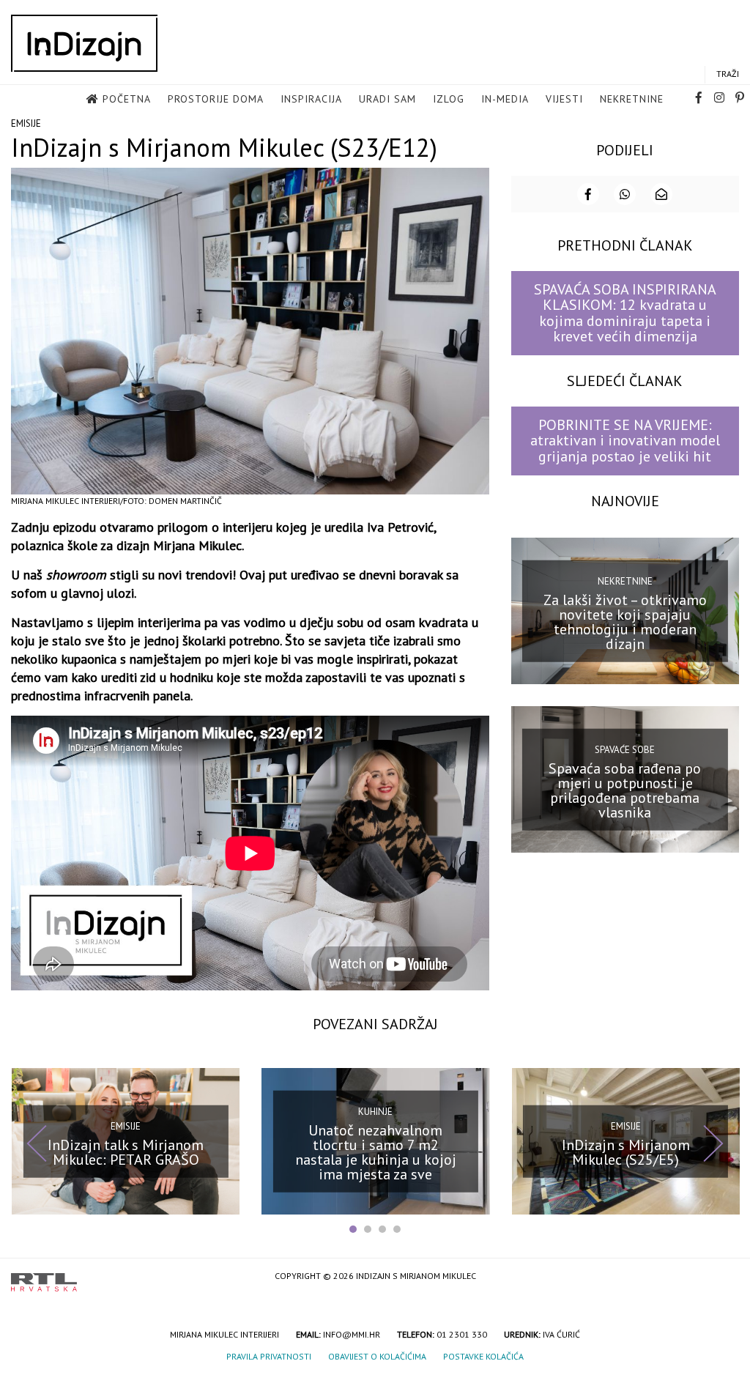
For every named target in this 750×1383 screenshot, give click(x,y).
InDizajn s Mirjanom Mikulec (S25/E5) (626, 1151)
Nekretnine (632, 98)
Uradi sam (387, 98)
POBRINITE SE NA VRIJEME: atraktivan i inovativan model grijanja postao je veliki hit (625, 440)
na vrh (724, 1277)
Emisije (26, 123)
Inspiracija (311, 98)
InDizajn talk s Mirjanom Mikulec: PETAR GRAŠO (126, 1151)
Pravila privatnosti (268, 1356)
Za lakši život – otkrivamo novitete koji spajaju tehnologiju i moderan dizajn (625, 621)
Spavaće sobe (625, 750)
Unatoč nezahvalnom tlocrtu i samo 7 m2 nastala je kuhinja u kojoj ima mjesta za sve (375, 1151)
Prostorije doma (216, 98)
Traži (727, 73)
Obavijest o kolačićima (377, 1356)
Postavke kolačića (483, 1356)
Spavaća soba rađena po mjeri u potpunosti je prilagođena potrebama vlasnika (625, 789)
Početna (127, 98)
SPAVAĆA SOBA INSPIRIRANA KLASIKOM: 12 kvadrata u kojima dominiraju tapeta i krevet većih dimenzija (625, 313)
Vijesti (564, 98)
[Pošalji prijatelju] (661, 194)
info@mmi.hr (351, 1334)
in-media (505, 98)
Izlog (448, 98)
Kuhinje (375, 1111)
